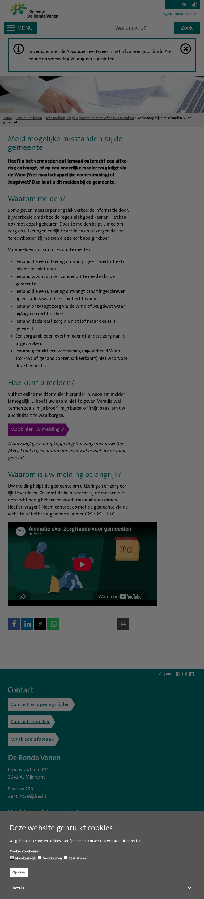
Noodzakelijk (25, 858)
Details (18, 888)
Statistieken (78, 858)
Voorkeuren (52, 858)
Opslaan (18, 872)
